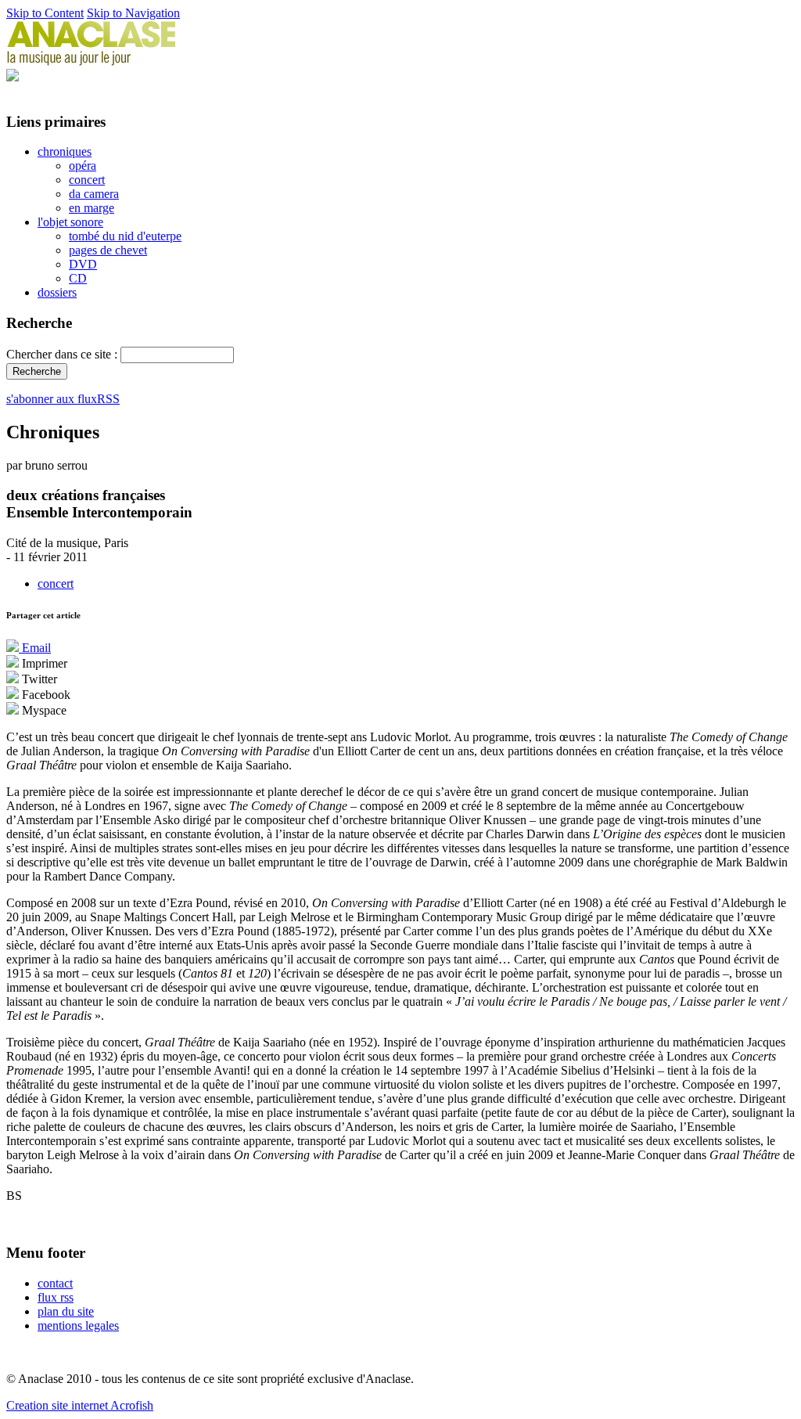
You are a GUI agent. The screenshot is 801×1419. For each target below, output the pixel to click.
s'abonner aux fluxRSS (63, 398)
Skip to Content (45, 13)
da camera (94, 193)
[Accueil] (91, 61)
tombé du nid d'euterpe (125, 236)
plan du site (66, 1311)
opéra (82, 165)
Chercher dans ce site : (63, 354)
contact (55, 1283)
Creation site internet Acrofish (79, 1405)
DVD (83, 264)
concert (87, 179)
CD (78, 278)
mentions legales (78, 1325)
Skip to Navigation (133, 13)
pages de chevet (108, 250)
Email (35, 647)
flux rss (56, 1297)
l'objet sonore (70, 222)
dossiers (57, 292)
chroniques (65, 151)
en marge (91, 207)
